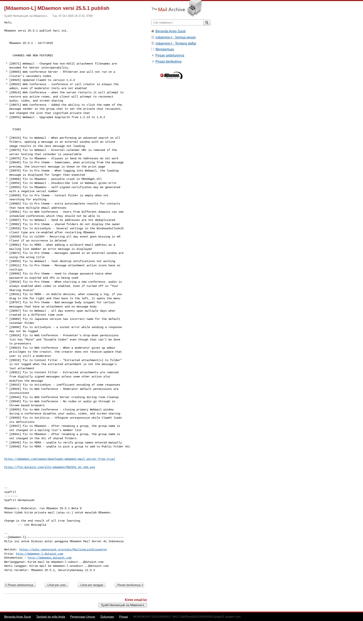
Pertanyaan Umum (82, 616)
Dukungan (107, 616)
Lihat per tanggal (91, 585)
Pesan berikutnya (129, 585)
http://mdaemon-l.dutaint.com (39, 553)
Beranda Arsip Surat (170, 31)
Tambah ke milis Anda (50, 616)
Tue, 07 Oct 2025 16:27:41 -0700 (72, 15)
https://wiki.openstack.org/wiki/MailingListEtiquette (63, 549)
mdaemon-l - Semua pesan (175, 37)
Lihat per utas (56, 585)
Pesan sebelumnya (20, 585)
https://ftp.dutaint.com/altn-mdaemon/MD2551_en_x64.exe (49, 467)
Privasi (123, 616)
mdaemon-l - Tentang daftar (175, 43)
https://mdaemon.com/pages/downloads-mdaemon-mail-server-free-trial (59, 459)
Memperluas (164, 49)
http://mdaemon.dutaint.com (49, 557)
